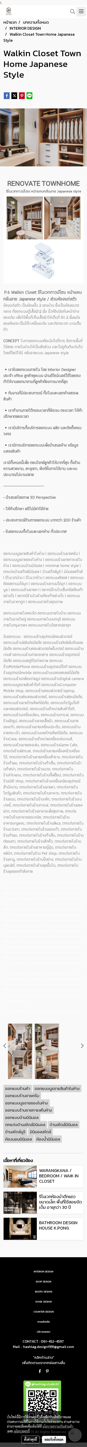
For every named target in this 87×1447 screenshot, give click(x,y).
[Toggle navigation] (81, 12)
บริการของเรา (43, 1331)
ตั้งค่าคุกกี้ (30, 1439)
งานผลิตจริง (43, 1321)
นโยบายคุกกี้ (22, 1431)
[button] (71, 11)
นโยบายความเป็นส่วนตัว (57, 1426)
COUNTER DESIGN (43, 1311)
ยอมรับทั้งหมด (54, 1439)
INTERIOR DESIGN (43, 1271)
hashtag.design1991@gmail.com (48, 1346)
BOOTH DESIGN (43, 1291)
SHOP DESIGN (43, 1281)
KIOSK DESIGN (43, 1301)
